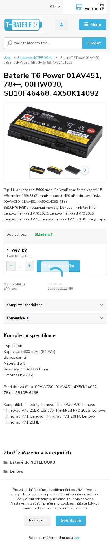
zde (77, 537)
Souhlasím (71, 520)
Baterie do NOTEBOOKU (35, 58)
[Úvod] (25, 25)
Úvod (7, 58)
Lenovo (16, 471)
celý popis (97, 219)
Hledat (94, 43)
